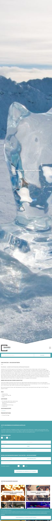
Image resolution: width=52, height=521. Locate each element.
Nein (26, 466)
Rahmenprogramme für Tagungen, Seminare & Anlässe (5, 348)
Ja (20, 466)
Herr (10, 437)
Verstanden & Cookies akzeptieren (26, 517)
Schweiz (4, 410)
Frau (5, 437)
